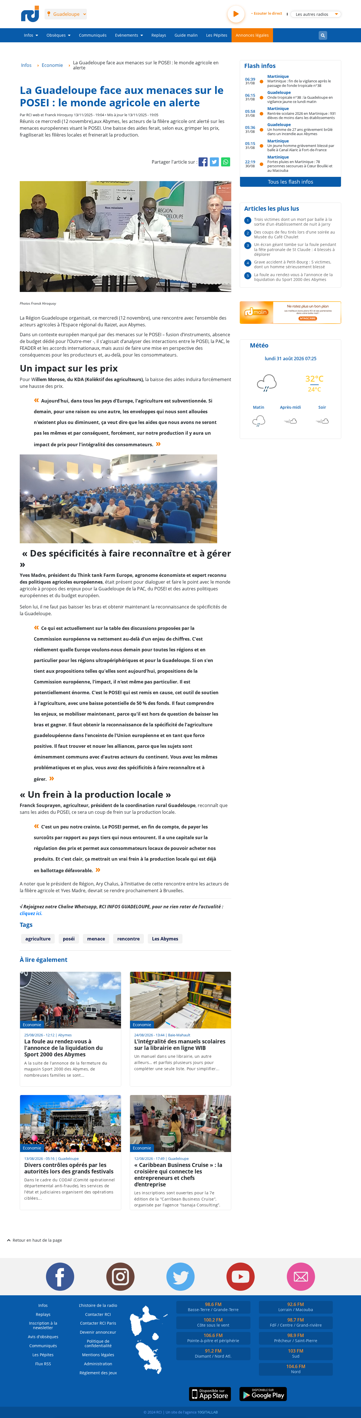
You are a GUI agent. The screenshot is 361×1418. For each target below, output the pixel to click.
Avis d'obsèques (43, 1336)
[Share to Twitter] (214, 161)
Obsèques (56, 35)
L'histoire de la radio (98, 1305)
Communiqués (93, 35)
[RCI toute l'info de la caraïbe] (30, 14)
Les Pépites (216, 35)
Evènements (126, 35)
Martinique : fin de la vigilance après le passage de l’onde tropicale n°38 (299, 83)
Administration (98, 1363)
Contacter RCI (98, 1314)
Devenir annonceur (98, 1332)
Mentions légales (98, 1354)
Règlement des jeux (98, 1372)
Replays (158, 35)
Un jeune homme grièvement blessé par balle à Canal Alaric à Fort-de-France (300, 147)
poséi (69, 939)
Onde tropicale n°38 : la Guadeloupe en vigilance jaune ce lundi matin (300, 99)
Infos (28, 35)
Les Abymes (165, 939)
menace (96, 939)
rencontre (128, 939)
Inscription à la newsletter (43, 1325)
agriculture (37, 939)
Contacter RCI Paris (98, 1323)
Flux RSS (43, 1363)
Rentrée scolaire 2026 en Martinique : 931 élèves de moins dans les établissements (301, 115)
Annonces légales (252, 35)
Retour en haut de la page (37, 1240)
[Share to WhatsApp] (225, 161)
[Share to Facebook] (203, 161)
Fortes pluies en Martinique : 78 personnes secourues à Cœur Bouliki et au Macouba (300, 166)
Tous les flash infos (290, 181)
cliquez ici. (31, 913)
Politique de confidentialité (98, 1343)
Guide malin (186, 35)
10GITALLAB (207, 1412)
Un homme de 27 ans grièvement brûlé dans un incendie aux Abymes (300, 131)
